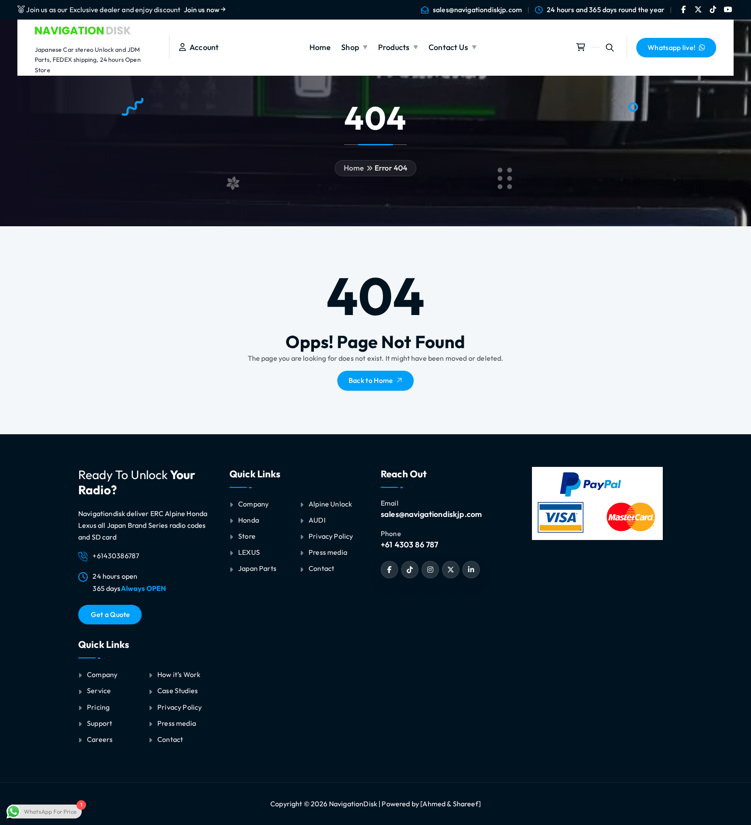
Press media (176, 723)
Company (102, 674)
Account (202, 47)
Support (99, 723)
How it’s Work (178, 674)
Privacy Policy (179, 707)
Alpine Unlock (330, 504)
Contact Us (448, 47)
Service (99, 690)
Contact (170, 739)
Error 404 (391, 167)
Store (247, 536)
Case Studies (177, 690)
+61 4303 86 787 (409, 545)
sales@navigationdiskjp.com (477, 10)
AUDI (317, 520)
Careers (100, 739)
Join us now (202, 9)
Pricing (98, 707)
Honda (248, 520)
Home (320, 47)
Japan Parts (257, 568)
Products (393, 47)
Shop (350, 47)
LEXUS (249, 552)
